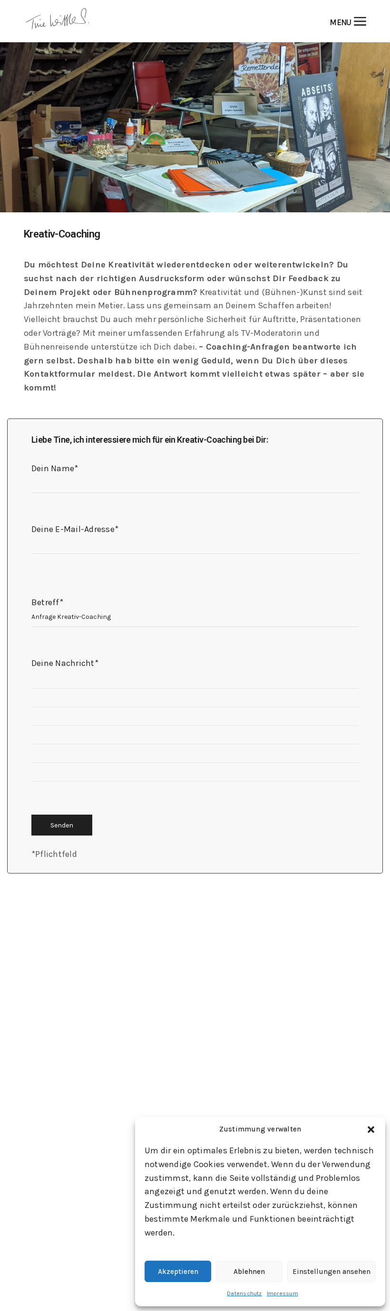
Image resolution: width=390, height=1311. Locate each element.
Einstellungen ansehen (331, 1271)
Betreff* (47, 602)
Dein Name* (54, 468)
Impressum (282, 1293)
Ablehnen (249, 1271)
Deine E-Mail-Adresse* (74, 529)
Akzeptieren (178, 1271)
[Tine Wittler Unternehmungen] (57, 21)
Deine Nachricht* (64, 663)
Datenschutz (244, 1293)
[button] (371, 1129)
